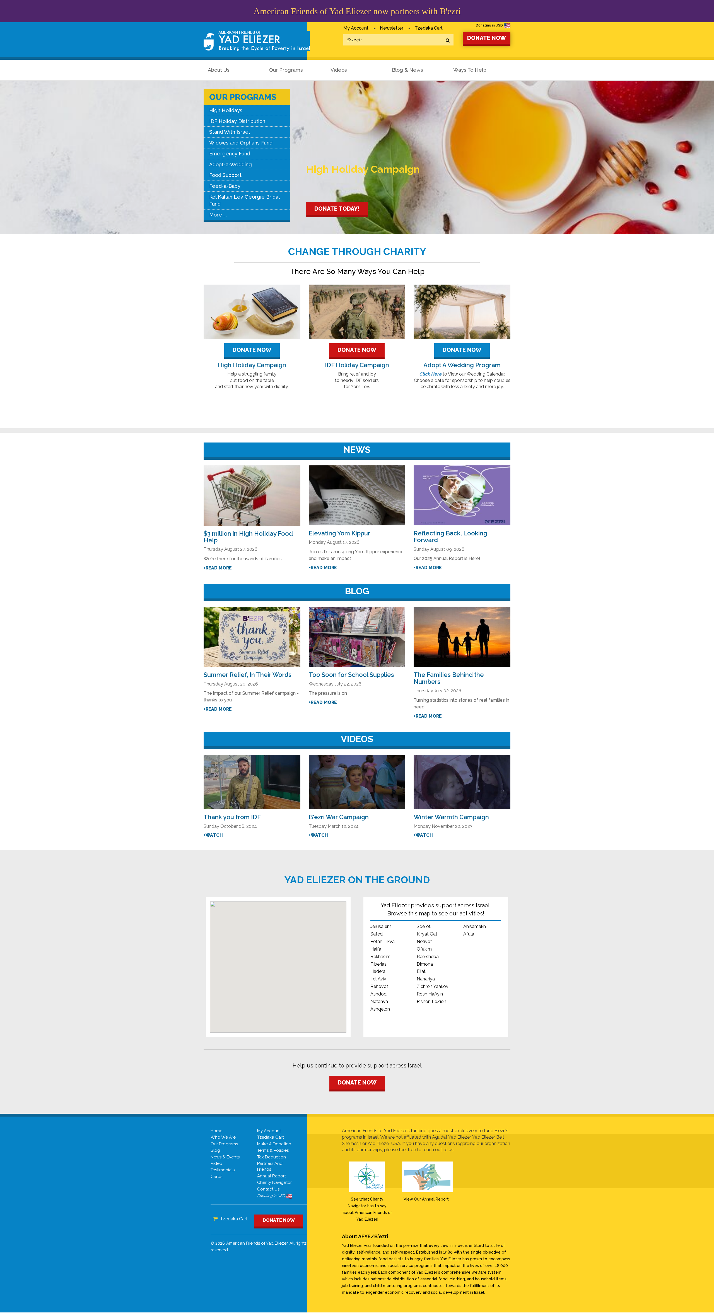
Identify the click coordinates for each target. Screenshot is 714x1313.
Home (216, 1130)
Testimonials (223, 1169)
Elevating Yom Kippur (339, 533)
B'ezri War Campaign (339, 817)
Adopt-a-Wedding (230, 164)
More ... (218, 215)
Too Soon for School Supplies (351, 674)
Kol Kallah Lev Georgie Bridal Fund (244, 200)
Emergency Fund (229, 154)
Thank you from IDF (232, 817)
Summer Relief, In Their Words (247, 674)
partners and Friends (270, 1166)
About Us (219, 70)
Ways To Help (469, 70)
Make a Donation (274, 1143)
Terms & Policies (273, 1150)
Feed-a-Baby (224, 186)
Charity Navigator (274, 1182)
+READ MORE (218, 568)
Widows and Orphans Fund (240, 143)
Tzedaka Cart (429, 28)
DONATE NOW (486, 38)
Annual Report (271, 1176)
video (216, 1163)
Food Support (225, 175)
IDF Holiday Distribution (237, 121)
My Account (355, 28)
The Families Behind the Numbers (449, 678)
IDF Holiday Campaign (357, 365)
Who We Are (223, 1137)
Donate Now (252, 350)
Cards (216, 1176)
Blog (215, 1150)
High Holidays (225, 110)
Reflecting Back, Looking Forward (450, 537)
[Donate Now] (252, 312)
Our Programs (286, 70)
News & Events (225, 1157)
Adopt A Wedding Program (462, 365)
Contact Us (268, 1189)
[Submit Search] (447, 40)
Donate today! (337, 208)
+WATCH (213, 835)
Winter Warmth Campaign (451, 817)
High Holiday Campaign (252, 365)
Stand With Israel (229, 132)
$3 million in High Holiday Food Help (248, 537)
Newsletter (391, 28)
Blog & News (407, 70)
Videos (339, 70)
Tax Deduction (271, 1157)
